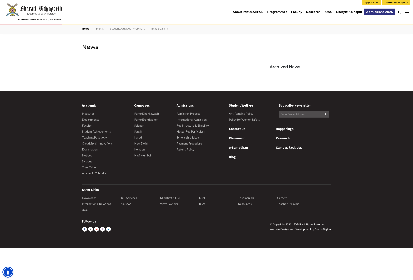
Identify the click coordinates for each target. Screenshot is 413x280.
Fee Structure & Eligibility (193, 125)
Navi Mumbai (142, 155)
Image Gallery (159, 28)
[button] (8, 272)
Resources (245, 204)
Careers (282, 198)
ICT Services (129, 198)
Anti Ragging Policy (241, 113)
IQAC (328, 12)
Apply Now (371, 2)
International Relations (96, 204)
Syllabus (87, 161)
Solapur (139, 125)
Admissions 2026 (379, 12)
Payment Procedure (189, 143)
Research (313, 12)
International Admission (192, 119)
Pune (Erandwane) (146, 119)
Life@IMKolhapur (349, 12)
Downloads (89, 198)
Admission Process (188, 113)
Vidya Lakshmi (169, 204)
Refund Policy (185, 149)
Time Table (89, 167)
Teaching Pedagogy (94, 137)
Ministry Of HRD (170, 198)
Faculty (296, 12)
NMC (202, 198)
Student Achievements (96, 131)
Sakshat (126, 204)
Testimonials (246, 198)
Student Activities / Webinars (127, 28)
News (85, 28)
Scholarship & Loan (189, 137)
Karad (138, 137)
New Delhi (141, 143)
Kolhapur (140, 149)
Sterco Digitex (323, 229)
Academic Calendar (94, 173)
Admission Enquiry (396, 2)
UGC (85, 210)
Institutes (88, 113)
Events (100, 28)
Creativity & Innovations (97, 143)
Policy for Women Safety (244, 119)
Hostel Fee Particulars (191, 131)
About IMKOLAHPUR (248, 12)
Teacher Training (288, 204)
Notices (87, 155)
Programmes (277, 12)
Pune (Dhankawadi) (146, 113)
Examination (90, 149)
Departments (90, 119)
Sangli (138, 131)
